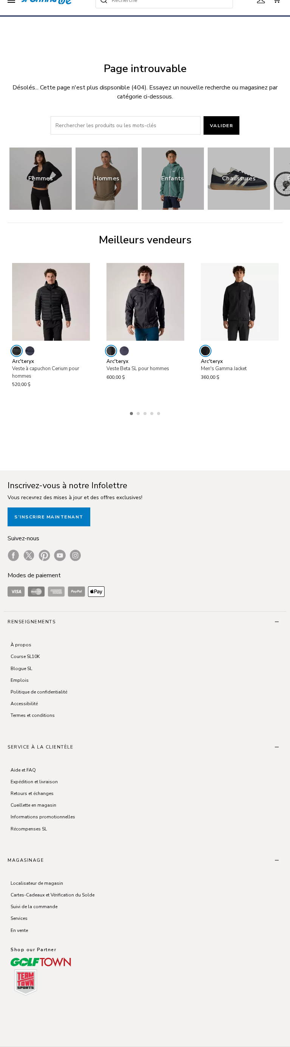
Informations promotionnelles (43, 817)
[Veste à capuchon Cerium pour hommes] (51, 302)
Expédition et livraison (34, 782)
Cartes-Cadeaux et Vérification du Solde (52, 895)
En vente (19, 930)
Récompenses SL (29, 829)
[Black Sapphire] (30, 351)
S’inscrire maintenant (48, 517)
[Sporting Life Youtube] (60, 555)
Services (19, 918)
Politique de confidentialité (39, 692)
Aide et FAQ (23, 770)
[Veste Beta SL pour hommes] (145, 302)
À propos (21, 645)
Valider (221, 126)
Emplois (20, 680)
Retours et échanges (32, 793)
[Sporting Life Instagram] (75, 555)
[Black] (17, 351)
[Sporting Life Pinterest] (44, 555)
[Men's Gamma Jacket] (240, 302)
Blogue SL (21, 669)
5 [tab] (159, 412)
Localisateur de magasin (37, 883)
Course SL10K (25, 656)
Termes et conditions (33, 715)
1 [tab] (132, 412)
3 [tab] (145, 412)
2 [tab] (139, 412)
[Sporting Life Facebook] (13, 555)
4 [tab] (152, 412)
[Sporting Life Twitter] (29, 555)
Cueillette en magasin (33, 805)
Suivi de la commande (34, 907)
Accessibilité (24, 704)
